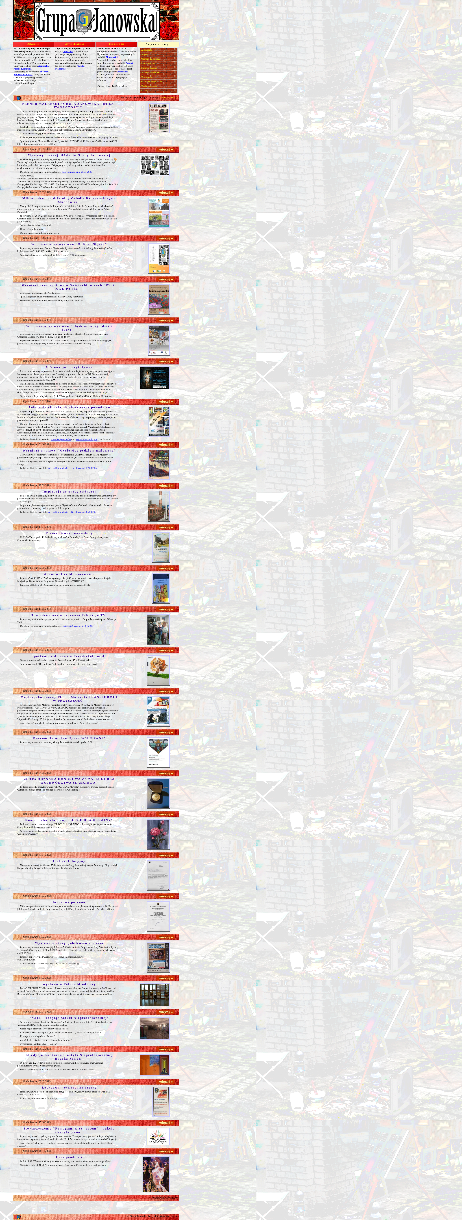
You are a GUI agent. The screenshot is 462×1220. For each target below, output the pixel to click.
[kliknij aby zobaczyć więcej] (165, 150)
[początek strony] (17, 1217)
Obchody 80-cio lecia (150, 59)
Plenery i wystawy (149, 68)
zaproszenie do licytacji (87, 439)
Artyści (144, 54)
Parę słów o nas (116, 43)
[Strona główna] (17, 98)
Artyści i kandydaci (74, 43)
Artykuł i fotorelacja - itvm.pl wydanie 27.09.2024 (72, 468)
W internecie (146, 77)
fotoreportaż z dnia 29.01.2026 (77, 171)
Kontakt (144, 90)
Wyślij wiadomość (149, 86)
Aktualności (33, 43)
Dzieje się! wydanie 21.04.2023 (77, 626)
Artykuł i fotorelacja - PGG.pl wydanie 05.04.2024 (72, 512)
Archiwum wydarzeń (150, 72)
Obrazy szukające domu (151, 81)
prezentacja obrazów (61, 439)
